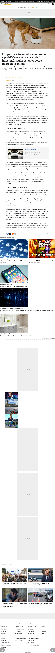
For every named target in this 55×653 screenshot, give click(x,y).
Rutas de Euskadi (6, 645)
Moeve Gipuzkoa (15, 1)
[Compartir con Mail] (15, 234)
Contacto (31, 631)
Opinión (3, 636)
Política (3, 631)
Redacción (8, 80)
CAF (6, 1)
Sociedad (4, 51)
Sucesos (3, 640)
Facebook (44, 626)
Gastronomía (5, 642)
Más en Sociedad (7, 565)
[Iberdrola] (34, 7)
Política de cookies (33, 638)
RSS (29, 636)
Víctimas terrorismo (22, 1)
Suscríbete (31, 629)
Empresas (4, 629)
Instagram (44, 633)
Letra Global (18, 633)
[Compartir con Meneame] (13, 234)
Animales (21, 77)
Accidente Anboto (40, 1)
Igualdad (3, 647)
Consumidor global (20, 638)
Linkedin (44, 631)
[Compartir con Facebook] (7, 234)
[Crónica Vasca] (22, 4)
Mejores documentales (31, 1)
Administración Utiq (33, 645)
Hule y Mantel (18, 640)
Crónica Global (46, 1)
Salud (10, 77)
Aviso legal (31, 633)
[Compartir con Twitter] (10, 234)
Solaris (9, 1)
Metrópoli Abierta (20, 629)
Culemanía (52, 1)
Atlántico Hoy (19, 636)
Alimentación (15, 77)
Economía (4, 626)
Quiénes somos (32, 626)
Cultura (3, 638)
